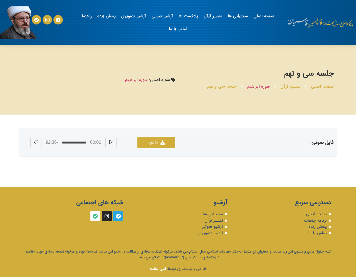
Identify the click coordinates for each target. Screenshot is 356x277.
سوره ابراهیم (258, 86)
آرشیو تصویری (133, 16)
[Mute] (35, 142)
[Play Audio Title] (111, 142)
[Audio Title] (74, 143)
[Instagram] (47, 19)
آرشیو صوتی (162, 16)
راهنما (87, 16)
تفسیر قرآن (213, 16)
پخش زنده (106, 16)
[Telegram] (58, 19)
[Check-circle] (95, 216)
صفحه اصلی (263, 16)
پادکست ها (188, 16)
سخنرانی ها (238, 16)
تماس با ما (178, 29)
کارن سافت (158, 269)
